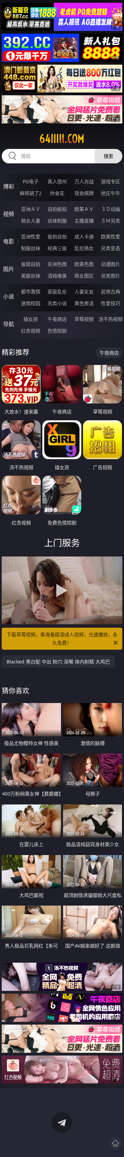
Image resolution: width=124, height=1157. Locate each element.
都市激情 (30, 291)
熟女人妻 (30, 220)
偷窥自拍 (30, 264)
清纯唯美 (57, 275)
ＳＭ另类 (110, 220)
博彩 (8, 186)
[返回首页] (115, 1143)
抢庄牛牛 (110, 193)
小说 (8, 296)
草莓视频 (84, 319)
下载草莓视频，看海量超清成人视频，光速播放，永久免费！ (62, 638)
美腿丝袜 (30, 275)
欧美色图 (84, 264)
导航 (8, 324)
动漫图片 (110, 264)
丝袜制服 (57, 220)
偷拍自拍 (57, 236)
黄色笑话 (84, 303)
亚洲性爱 (30, 236)
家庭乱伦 (57, 291)
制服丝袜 (30, 248)
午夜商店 (57, 319)
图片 (8, 269)
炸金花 (57, 193)
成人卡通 (84, 236)
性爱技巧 (110, 303)
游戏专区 (110, 181)
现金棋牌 (84, 193)
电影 (8, 241)
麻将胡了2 (31, 193)
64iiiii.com (61, 138)
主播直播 (84, 220)
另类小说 (57, 303)
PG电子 (31, 181)
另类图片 (110, 275)
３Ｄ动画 (110, 209)
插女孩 (30, 319)
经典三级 (57, 248)
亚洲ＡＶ (30, 209)
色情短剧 (57, 330)
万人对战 (84, 181)
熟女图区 (84, 275)
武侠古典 (110, 291)
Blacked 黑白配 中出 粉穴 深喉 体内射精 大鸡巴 (58, 661)
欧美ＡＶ (84, 209)
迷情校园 (30, 303)
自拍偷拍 (57, 209)
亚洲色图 (57, 264)
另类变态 (110, 248)
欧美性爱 (110, 236)
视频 (8, 214)
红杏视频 (30, 330)
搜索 (108, 156)
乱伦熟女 (84, 248)
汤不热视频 (111, 319)
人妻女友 (84, 291)
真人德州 (57, 181)
